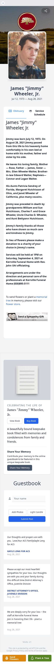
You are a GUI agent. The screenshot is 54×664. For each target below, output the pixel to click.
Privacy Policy (18, 650)
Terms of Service (35, 650)
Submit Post (27, 519)
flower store (13, 304)
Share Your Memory (20, 467)
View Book (15, 420)
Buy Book (31, 420)
